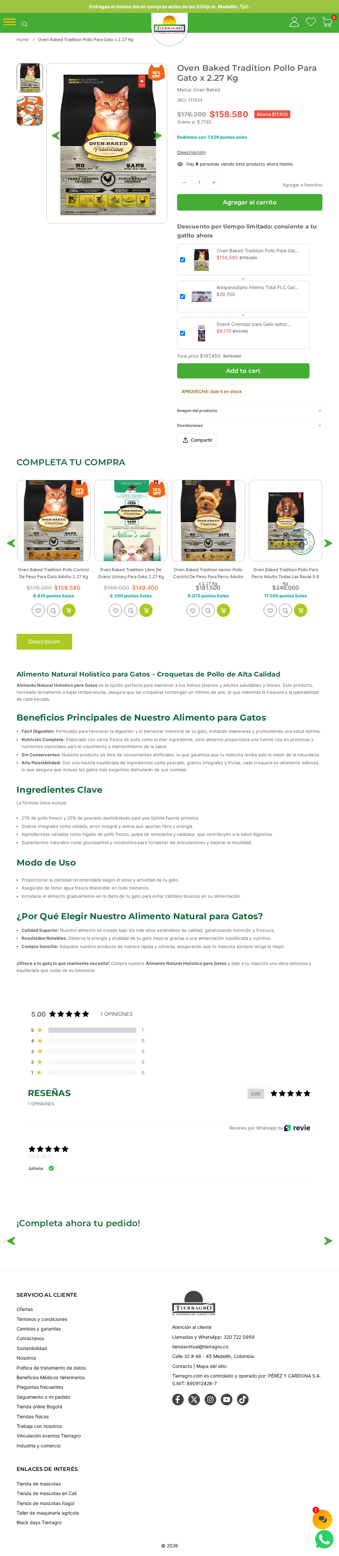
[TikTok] (243, 1403)
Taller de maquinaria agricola (48, 1513)
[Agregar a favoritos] (38, 610)
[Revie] (297, 1128)
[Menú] (9, 23)
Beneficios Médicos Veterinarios (51, 1377)
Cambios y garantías (39, 1328)
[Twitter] (194, 1403)
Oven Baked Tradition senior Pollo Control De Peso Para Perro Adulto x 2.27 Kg (131, 576)
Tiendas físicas (33, 1416)
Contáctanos (30, 1338)
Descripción (191, 152)
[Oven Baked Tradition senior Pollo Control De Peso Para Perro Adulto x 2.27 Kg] (131, 520)
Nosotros (26, 1358)
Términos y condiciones (42, 1319)
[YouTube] (226, 1403)
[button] (327, 23)
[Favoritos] (311, 23)
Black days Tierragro (39, 1522)
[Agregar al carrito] (68, 610)
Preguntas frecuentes (40, 1387)
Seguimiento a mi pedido (43, 1397)
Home (23, 39)
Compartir (201, 440)
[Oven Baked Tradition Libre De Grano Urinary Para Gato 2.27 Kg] (53, 520)
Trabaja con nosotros (39, 1426)
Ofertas (25, 1309)
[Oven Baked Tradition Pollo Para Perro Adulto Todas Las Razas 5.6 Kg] (208, 520)
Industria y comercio (39, 1445)
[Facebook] (178, 1403)
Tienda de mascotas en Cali (46, 1493)
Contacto (182, 1366)
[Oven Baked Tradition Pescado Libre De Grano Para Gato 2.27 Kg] (285, 520)
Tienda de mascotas (39, 1483)
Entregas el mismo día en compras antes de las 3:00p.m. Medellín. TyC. (169, 6)
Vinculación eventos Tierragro (49, 1435)
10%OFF (156, 74)
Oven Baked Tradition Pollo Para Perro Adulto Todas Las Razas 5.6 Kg (208, 576)
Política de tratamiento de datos (51, 1368)
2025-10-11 (40, 1156)
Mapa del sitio (211, 1366)
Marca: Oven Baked (198, 89)
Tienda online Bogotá (39, 1406)
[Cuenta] (294, 23)
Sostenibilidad (32, 1348)
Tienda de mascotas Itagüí (45, 1503)
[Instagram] (210, 1403)
